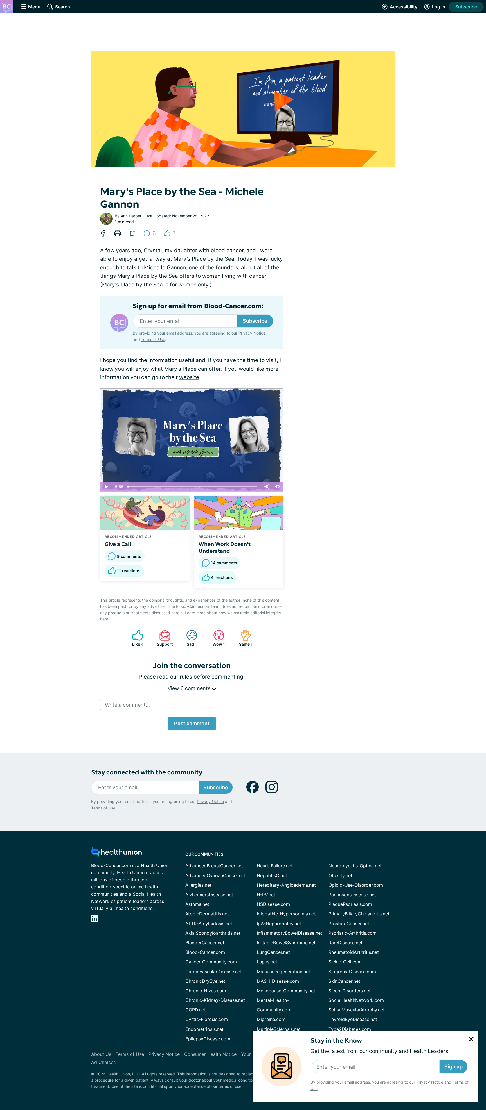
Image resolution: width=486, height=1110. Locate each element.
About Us (101, 1054)
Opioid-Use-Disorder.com (355, 885)
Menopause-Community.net (286, 990)
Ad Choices (103, 1062)
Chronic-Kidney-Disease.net (215, 1000)
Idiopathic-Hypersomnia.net (286, 913)
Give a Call (118, 544)
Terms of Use (153, 339)
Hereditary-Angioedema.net (286, 885)
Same (244, 638)
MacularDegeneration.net (283, 971)
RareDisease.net (345, 942)
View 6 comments (190, 688)
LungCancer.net (273, 952)
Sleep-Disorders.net (349, 990)
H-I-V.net (266, 894)
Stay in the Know (336, 1040)
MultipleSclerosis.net (279, 1029)
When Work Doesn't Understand (225, 547)
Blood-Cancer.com (205, 952)
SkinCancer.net (344, 981)
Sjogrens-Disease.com (352, 971)
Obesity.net (340, 875)
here (104, 619)
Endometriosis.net (204, 1029)
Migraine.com (271, 1019)
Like (135, 638)
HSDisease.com (273, 904)
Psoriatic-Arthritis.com (352, 933)
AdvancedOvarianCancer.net (215, 875)
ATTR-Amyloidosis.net (208, 923)
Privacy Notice (429, 1082)
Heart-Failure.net (275, 865)
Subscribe (466, 7)
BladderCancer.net (204, 942)
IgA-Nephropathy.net (279, 923)
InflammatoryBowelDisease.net (289, 933)
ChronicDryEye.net (205, 981)
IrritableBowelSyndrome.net (286, 942)
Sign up (453, 1067)
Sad (189, 638)
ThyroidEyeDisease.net (352, 1019)
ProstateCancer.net (348, 923)
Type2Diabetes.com (349, 1029)
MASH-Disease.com (278, 981)
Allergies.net (198, 885)
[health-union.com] (116, 853)
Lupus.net (267, 962)
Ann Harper (131, 215)
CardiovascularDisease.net (213, 971)
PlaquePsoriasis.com (350, 904)
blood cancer (227, 250)
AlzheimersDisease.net (209, 894)
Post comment (192, 723)
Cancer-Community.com (211, 962)
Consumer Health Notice (210, 1054)
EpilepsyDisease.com (207, 1038)
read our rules (174, 677)
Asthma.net (197, 904)
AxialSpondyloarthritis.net (212, 933)
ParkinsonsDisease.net (352, 894)
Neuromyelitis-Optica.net (355, 865)
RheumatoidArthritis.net (353, 952)
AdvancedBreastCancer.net (214, 865)
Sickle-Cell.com (345, 962)
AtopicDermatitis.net (207, 913)
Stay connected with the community (146, 772)
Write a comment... (127, 705)
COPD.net (195, 1010)
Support (163, 638)
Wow (216, 638)
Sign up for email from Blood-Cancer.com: (198, 306)
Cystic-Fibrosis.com (206, 1019)
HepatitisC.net (272, 875)
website (189, 377)
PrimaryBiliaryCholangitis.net (359, 913)
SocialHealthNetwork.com (356, 1000)
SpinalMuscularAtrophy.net (356, 1010)
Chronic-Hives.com (205, 990)
